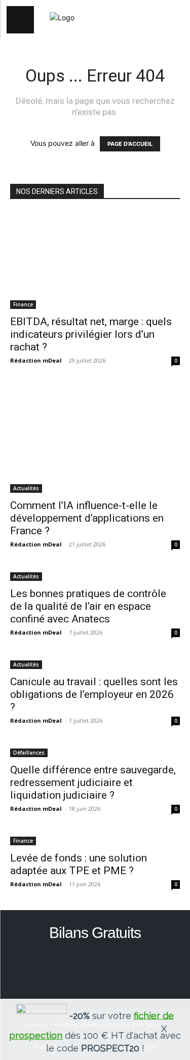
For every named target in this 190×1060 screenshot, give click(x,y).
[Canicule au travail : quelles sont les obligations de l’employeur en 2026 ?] (95, 663)
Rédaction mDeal (36, 360)
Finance (23, 304)
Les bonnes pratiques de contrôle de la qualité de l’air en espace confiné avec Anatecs (88, 606)
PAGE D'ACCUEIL (130, 143)
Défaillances (29, 752)
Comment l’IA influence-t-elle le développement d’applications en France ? (87, 518)
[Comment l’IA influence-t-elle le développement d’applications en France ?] (95, 439)
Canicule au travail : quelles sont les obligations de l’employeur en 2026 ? (94, 694)
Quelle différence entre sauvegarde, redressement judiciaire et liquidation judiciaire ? (93, 782)
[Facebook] (95, 969)
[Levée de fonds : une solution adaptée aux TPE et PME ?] (95, 840)
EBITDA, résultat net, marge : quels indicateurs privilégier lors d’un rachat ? (91, 334)
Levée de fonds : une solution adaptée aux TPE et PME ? (78, 864)
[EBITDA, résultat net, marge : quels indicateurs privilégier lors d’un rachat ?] (95, 260)
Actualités (26, 488)
